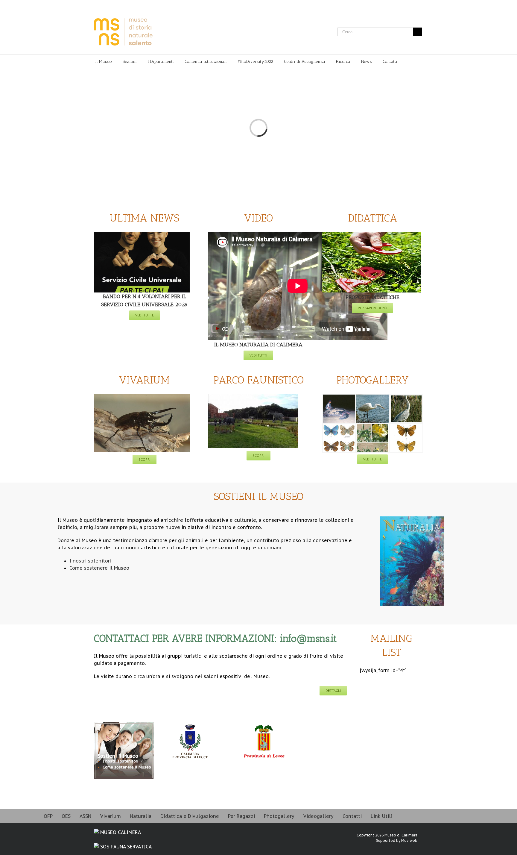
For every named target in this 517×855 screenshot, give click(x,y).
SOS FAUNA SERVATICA (125, 847)
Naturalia (140, 816)
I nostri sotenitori (90, 561)
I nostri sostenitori (120, 761)
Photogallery (279, 816)
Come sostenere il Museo (99, 568)
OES (66, 816)
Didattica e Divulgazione (189, 816)
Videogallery (318, 816)
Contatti (352, 816)
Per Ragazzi (241, 816)
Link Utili (381, 816)
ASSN (85, 816)
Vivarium (110, 816)
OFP (48, 816)
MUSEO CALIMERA (120, 832)
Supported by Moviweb (396, 840)
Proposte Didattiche (372, 297)
